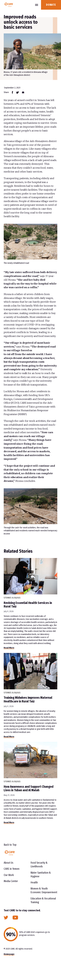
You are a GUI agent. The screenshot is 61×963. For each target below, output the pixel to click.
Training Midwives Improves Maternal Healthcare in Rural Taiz (28, 699)
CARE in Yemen (11, 868)
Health (34, 882)
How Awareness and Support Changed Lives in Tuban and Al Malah (28, 788)
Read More (9, 647)
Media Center (11, 881)
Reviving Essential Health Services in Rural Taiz (28, 604)
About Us (8, 862)
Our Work (9, 875)
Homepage (9, 954)
